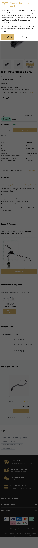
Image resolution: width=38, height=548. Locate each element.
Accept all (7, 37)
